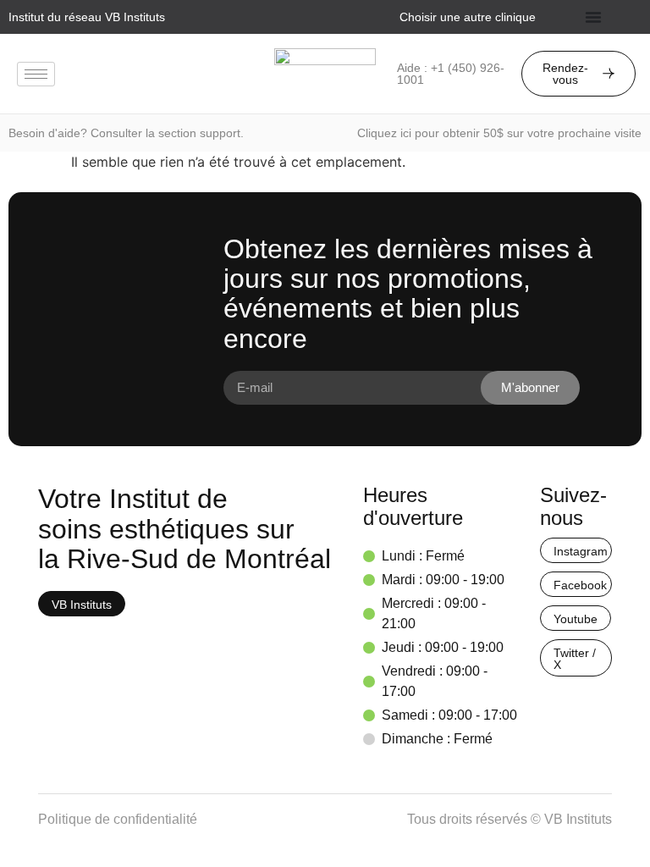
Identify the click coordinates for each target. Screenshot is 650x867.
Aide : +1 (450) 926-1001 (450, 73)
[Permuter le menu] (593, 16)
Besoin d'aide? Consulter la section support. (126, 133)
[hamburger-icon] (36, 74)
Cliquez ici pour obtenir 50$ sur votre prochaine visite (499, 133)
